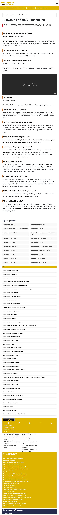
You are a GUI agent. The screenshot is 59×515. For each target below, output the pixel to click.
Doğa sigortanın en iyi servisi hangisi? (13, 499)
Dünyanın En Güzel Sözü (9, 238)
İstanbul (18, 8)
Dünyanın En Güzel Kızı (8, 250)
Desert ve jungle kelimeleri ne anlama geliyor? (15, 493)
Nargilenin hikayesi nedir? (10, 487)
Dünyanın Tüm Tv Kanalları (38, 258)
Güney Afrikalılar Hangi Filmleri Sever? (14, 462)
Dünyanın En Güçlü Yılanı (9, 258)
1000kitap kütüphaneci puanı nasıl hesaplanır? (16, 479)
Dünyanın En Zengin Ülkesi (38, 224)
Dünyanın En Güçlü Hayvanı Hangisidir (41, 246)
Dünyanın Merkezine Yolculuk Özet (40, 250)
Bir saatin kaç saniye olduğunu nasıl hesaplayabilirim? (17, 497)
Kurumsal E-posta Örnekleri (11, 434)
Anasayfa (5, 15)
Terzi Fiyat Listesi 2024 (10, 438)
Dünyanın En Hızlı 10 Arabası (39, 262)
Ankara (24, 8)
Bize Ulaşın (6, 431)
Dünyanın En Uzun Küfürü (9, 233)
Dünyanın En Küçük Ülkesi (38, 254)
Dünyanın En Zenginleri (8, 262)
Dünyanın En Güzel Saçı (37, 242)
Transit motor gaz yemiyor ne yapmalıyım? (15, 466)
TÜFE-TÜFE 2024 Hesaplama (11, 436)
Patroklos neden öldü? (10, 460)
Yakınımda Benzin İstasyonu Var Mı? (29, 442)
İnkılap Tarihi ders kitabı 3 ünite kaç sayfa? (15, 495)
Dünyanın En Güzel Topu (37, 228)
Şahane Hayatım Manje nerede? (10, 446)
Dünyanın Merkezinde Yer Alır (10, 246)
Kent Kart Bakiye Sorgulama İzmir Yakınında (29, 439)
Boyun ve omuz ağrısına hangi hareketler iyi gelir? (16, 468)
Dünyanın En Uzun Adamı (9, 242)
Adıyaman (39, 8)
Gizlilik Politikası (8, 425)
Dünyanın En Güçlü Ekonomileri (20, 15)
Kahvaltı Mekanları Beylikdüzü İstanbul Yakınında (30, 450)
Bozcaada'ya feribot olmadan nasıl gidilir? (15, 477)
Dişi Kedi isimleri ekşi (9, 440)
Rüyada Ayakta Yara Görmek (11, 483)
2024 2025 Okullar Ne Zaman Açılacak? (12, 442)
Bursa (33, 8)
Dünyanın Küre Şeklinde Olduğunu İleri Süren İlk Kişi (43, 233)
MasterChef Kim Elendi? (7, 8)
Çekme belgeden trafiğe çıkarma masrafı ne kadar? (17, 481)
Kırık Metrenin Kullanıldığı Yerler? (28, 435)
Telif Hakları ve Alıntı (9, 429)
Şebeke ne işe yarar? (9, 485)
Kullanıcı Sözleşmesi (9, 427)
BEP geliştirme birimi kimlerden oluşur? (14, 458)
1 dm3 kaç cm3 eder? (9, 491)
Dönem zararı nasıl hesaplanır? (12, 464)
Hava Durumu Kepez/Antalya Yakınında (29, 446)
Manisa (45, 8)
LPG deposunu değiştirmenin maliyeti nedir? (15, 473)
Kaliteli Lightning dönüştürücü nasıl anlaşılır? (15, 475)
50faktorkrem (8, 513)
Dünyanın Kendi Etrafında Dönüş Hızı (41, 238)
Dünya (10, 15)
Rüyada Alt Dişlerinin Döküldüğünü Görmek (15, 489)
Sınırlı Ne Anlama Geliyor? (10, 501)
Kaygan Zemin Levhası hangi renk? (12, 505)
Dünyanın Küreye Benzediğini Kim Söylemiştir (15, 228)
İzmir (28, 8)
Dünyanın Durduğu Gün (8, 224)
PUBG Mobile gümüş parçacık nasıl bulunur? (15, 503)
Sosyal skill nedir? (9, 471)
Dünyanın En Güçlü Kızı (8, 254)
